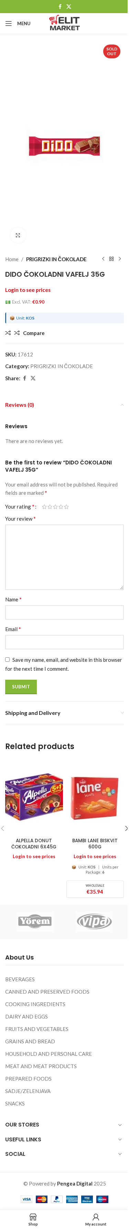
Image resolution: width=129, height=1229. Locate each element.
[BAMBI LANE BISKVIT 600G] (95, 797)
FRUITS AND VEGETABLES (36, 1029)
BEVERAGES (20, 979)
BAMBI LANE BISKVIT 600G (95, 844)
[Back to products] (111, 259)
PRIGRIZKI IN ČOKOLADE (56, 259)
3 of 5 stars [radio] (55, 506)
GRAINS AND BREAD (30, 1041)
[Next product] (120, 259)
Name (13, 599)
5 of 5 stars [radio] (66, 506)
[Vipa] (94, 922)
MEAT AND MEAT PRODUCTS (41, 1066)
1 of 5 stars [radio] (44, 506)
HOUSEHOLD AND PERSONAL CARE (48, 1054)
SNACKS (15, 1103)
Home (12, 259)
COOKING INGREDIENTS (35, 1004)
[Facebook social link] (60, 6)
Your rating (19, 506)
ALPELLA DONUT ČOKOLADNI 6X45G (33, 844)
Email (13, 629)
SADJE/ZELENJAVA (28, 1091)
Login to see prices (28, 290)
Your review (20, 518)
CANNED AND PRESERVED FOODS (47, 992)
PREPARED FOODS (28, 1078)
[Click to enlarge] (18, 235)
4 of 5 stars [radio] (61, 506)
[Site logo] (64, 23)
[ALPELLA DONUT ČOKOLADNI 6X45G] (34, 797)
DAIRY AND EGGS (26, 1016)
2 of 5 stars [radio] (50, 506)
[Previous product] (103, 259)
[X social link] (68, 6)
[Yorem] (34, 922)
